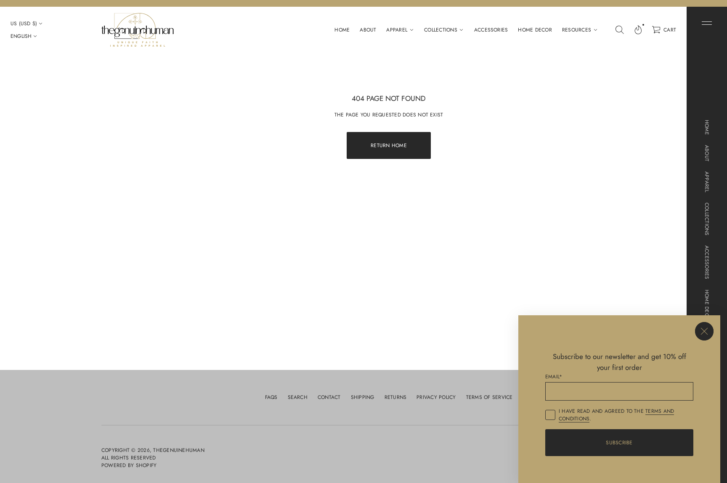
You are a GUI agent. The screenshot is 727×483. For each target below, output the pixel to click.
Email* (553, 376)
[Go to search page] (619, 30)
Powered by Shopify (129, 465)
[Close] (704, 331)
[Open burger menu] (707, 23)
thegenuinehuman (178, 450)
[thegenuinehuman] (137, 30)
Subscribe (619, 442)
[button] (619, 30)
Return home (389, 145)
